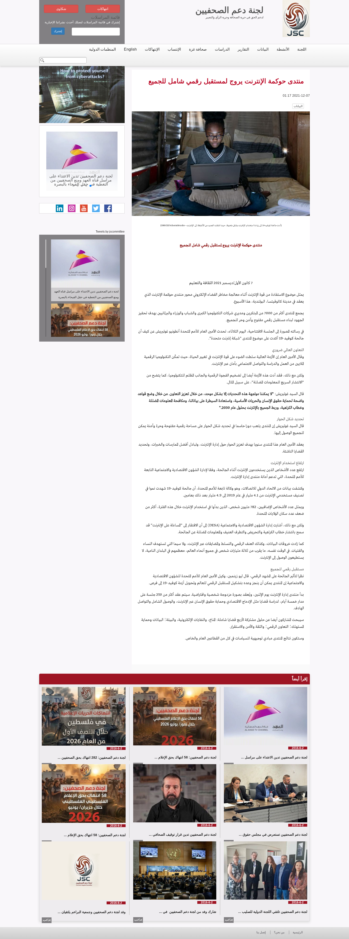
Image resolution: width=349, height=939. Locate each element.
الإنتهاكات (152, 49)
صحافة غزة (198, 49)
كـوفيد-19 (286, 338)
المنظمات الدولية (102, 49)
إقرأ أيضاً (299, 679)
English (130, 49)
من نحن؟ (279, 932)
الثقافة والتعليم (201, 283)
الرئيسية (298, 932)
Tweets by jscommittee (110, 231)
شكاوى (61, 9)
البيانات (263, 49)
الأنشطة (283, 49)
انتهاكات (102, 9)
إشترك (58, 31)
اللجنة (301, 49)
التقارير (243, 49)
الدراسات (222, 49)
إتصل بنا (261, 932)
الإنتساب (174, 49)
